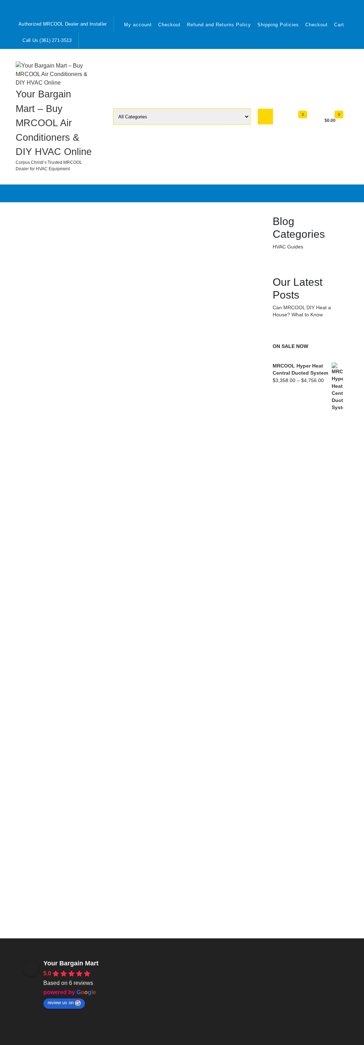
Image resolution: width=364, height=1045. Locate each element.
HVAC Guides (288, 247)
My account (138, 24)
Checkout (169, 24)
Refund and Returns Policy (219, 24)
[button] (69, 984)
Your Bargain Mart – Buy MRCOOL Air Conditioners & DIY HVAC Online (54, 123)
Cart (339, 24)
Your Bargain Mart (70, 963)
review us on (61, 1002)
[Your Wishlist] (309, 119)
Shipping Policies (278, 24)
